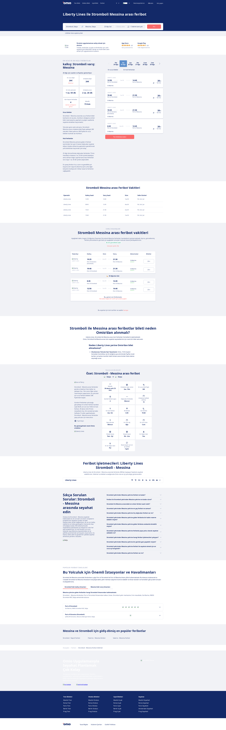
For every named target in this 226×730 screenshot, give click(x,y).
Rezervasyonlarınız (139, 3)
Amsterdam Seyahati (146, 709)
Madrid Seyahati (144, 700)
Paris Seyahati (143, 706)
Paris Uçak (117, 706)
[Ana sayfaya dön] (68, 3)
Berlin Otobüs (93, 709)
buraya (125, 310)
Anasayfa (66, 648)
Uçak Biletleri (118, 697)
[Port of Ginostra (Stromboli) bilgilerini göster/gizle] (160, 615)
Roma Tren (67, 703)
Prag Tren (66, 711)
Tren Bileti (77, 3)
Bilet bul (70, 83)
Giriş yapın (160, 3)
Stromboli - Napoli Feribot (71, 638)
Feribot (102, 3)
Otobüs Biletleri (93, 697)
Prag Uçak (117, 711)
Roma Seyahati (144, 703)
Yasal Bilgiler (84, 724)
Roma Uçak (117, 703)
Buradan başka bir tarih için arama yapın (113, 298)
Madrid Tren (67, 700)
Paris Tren (66, 706)
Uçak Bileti (95, 3)
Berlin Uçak (117, 709)
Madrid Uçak (117, 700)
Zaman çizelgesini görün (70, 105)
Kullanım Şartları (96, 724)
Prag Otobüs (92, 711)
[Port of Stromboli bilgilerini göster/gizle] (160, 607)
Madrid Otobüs (93, 700)
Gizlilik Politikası (110, 724)
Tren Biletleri (67, 697)
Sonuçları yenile (112, 246)
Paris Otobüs (92, 706)
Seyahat (141, 697)
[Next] (159, 64)
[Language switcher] (126, 3)
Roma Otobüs (93, 703)
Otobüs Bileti (86, 3)
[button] (109, 26)
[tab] (113, 69)
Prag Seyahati (143, 711)
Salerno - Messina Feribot (121, 638)
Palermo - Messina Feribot (96, 638)
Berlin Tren (67, 709)
